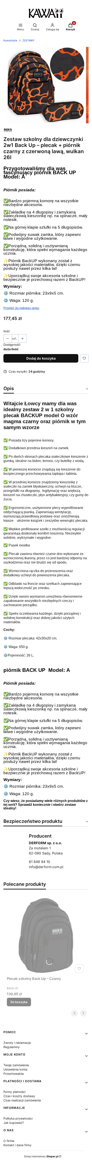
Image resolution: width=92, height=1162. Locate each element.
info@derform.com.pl (46, 867)
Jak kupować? (13, 1122)
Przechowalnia (13, 1073)
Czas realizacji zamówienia (22, 1100)
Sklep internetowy (41, 1156)
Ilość (6, 331)
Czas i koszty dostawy (19, 1096)
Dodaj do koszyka (41, 358)
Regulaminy (11, 1047)
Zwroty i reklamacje (17, 1042)
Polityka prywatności (18, 1118)
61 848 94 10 (39, 862)
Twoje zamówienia (16, 1065)
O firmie (8, 1141)
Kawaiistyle (10, 40)
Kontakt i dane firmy (17, 1145)
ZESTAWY (28, 40)
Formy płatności (14, 1092)
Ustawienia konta (15, 1069)
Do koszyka (18, 1002)
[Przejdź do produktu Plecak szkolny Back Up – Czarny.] (46, 935)
